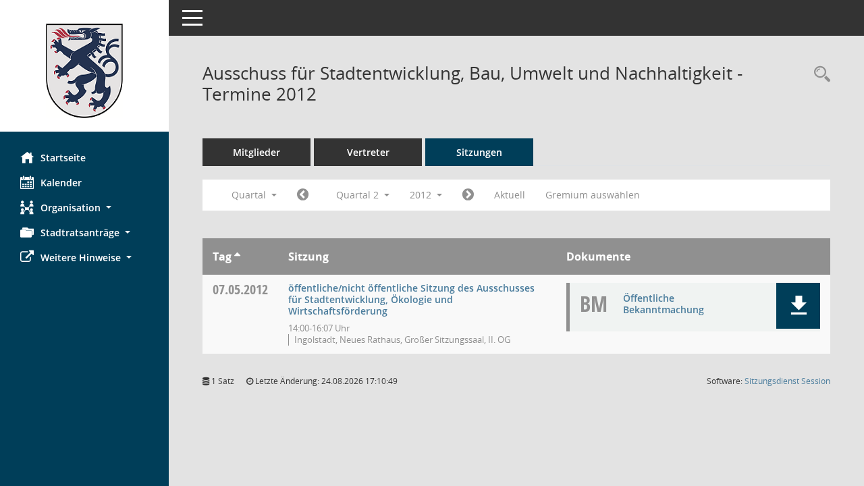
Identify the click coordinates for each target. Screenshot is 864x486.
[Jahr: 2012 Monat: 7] (468, 195)
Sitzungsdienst (787, 381)
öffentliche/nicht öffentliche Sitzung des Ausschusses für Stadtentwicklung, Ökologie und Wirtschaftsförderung (411, 299)
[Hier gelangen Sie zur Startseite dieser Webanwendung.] (84, 71)
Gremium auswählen (592, 194)
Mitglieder (256, 152)
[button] (84, 207)
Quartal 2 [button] (358, 194)
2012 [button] (422, 194)
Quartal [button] (250, 194)
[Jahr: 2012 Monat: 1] (303, 195)
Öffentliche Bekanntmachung (663, 304)
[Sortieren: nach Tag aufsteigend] (237, 256)
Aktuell (509, 194)
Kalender (61, 182)
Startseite (63, 157)
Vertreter (368, 152)
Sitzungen (479, 152)
